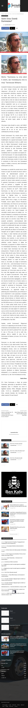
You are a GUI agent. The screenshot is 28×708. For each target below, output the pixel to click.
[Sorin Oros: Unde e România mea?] (5, 453)
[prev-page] (2, 465)
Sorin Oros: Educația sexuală (16, 458)
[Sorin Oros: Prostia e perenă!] (5, 445)
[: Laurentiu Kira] (2, 24)
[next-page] (4, 465)
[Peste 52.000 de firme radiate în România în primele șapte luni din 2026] (5, 507)
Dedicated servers (5, 586)
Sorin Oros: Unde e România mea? (17, 450)
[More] (16, 28)
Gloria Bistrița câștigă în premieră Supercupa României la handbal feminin (17, 521)
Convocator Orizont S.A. (15, 625)
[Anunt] (5, 613)
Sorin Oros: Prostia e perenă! (16, 443)
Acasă (2, 13)
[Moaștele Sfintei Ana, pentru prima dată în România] (5, 529)
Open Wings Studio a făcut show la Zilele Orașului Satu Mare (21, 414)
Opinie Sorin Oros (8, 13)
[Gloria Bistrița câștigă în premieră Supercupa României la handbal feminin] (5, 521)
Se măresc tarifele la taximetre (11, 561)
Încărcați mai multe (13, 534)
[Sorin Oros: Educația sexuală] (5, 460)
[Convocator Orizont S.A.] (5, 627)
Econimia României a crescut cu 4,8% (18, 586)
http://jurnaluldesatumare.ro (14, 434)
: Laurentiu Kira (7, 24)
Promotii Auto (4, 574)
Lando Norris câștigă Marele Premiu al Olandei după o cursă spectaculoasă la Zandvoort (18, 514)
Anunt (11, 611)
